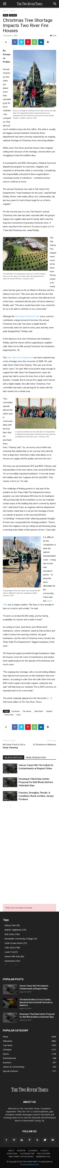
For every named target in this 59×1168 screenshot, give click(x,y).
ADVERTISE (21, 1150)
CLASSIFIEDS (33, 1150)
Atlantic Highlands (15, 929)
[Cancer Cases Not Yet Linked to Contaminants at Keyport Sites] (10, 768)
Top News (13, 15)
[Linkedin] (22, 1140)
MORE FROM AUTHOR (36, 757)
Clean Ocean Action (16, 943)
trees (18, 715)
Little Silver (38, 711)
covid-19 (11, 952)
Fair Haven (27, 711)
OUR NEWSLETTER (27, 1153)
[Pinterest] (29, 1140)
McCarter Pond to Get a (14, 746)
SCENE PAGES (12, 1153)
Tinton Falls (8, 715)
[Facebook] (6, 1140)
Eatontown (12, 961)
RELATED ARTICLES (13, 757)
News (13, 10)
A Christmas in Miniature (44, 744)
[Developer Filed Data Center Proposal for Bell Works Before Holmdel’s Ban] (10, 782)
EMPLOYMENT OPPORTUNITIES (21, 1156)
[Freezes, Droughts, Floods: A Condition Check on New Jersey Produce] (10, 796)
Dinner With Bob (14, 956)
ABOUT (11, 1150)
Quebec (49, 711)
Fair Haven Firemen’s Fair (27, 316)
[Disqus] (29, 852)
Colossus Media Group (29, 1164)
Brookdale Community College (21, 938)
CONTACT (44, 1150)
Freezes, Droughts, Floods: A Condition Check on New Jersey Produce (36, 796)
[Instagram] (14, 1140)
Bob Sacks (12, 934)
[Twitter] (45, 1140)
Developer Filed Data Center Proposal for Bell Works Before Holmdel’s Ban (36, 782)
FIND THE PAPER (43, 1153)
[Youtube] (53, 1140)
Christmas (16, 711)
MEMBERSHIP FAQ (43, 1156)
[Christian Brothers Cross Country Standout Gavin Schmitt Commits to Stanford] (10, 1003)
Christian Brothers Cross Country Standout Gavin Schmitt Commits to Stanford (36, 1002)
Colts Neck (12, 947)
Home (5, 10)
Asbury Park (12, 925)
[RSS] (37, 1140)
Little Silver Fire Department (20, 357)
